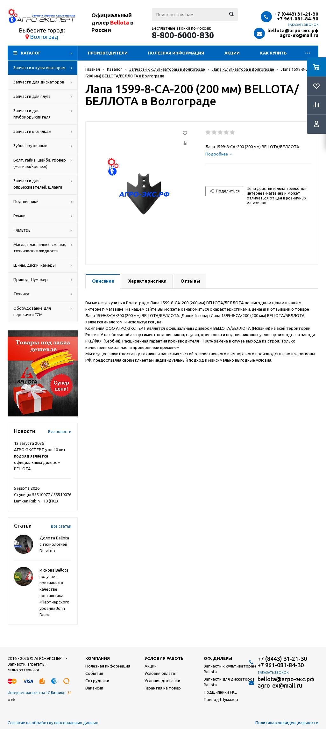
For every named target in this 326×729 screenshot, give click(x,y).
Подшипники (26, 201)
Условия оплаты (160, 673)
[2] (214, 132)
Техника (21, 294)
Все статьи (61, 526)
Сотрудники (97, 680)
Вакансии (94, 688)
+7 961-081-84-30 (297, 18)
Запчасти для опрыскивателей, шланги (37, 183)
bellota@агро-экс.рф (292, 30)
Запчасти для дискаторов (38, 82)
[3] (220, 132)
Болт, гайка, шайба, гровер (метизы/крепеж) (39, 163)
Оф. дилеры (218, 658)
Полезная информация (176, 53)
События (94, 673)
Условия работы (165, 658)
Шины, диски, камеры (34, 265)
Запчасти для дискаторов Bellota (229, 682)
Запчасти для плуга (32, 96)
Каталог (31, 53)
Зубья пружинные (30, 145)
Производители (108, 53)
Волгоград (44, 36)
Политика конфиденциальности (286, 722)
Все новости (59, 431)
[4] (226, 132)
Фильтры (22, 230)
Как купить (273, 53)
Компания (97, 658)
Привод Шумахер (30, 279)
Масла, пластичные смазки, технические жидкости (39, 247)
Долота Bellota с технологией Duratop (54, 544)
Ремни (19, 215)
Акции (232, 53)
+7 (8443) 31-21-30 (296, 13)
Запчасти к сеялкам (32, 131)
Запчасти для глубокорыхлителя (32, 113)
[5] (233, 132)
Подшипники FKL (220, 692)
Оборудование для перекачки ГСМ (32, 311)
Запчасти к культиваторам (39, 67)
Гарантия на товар (163, 688)
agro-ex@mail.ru (299, 35)
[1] (208, 132)
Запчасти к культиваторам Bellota (230, 669)
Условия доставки (162, 680)
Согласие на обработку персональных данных (53, 722)
